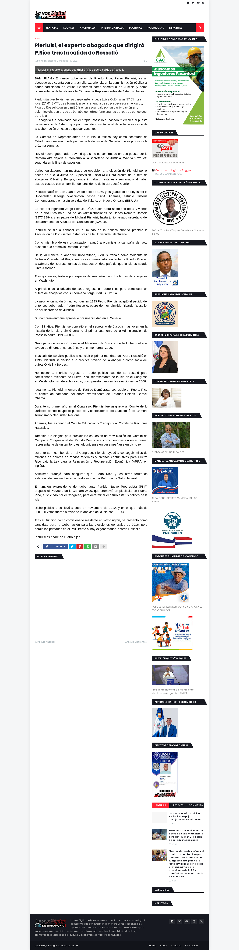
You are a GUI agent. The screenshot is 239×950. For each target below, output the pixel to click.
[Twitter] (72, 546)
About (163, 945)
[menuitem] (39, 27)
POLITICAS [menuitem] (135, 27)
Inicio (38, 38)
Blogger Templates (59, 945)
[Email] (95, 546)
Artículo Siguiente (135, 642)
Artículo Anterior (45, 642)
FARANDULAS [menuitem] (155, 27)
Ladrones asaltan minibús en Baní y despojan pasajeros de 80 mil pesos (185, 816)
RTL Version (191, 945)
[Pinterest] (79, 546)
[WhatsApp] (87, 546)
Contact (176, 945)
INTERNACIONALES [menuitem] (112, 27)
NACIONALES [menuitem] (88, 27)
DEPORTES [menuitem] (175, 27)
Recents (178, 805)
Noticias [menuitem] (52, 27)
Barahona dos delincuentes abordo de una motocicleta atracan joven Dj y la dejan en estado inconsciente (186, 835)
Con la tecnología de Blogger (173, 170)
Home (152, 945)
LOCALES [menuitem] (69, 27)
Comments (196, 805)
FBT (78, 945)
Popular (161, 805)
